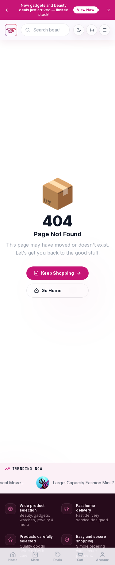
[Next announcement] (98, 10)
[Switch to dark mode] (78, 29)
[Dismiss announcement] (109, 10)
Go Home (51, 290)
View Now (85, 10)
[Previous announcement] (6, 10)
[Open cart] (91, 29)
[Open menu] (104, 29)
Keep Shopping (57, 273)
